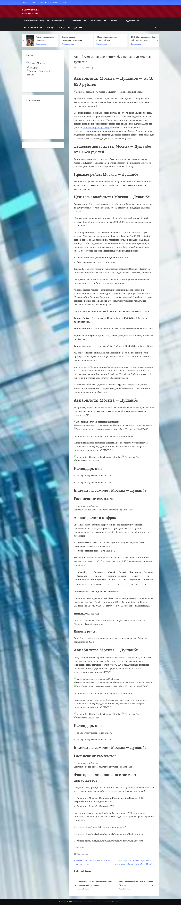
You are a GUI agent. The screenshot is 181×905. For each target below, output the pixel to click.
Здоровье (77, 27)
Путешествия (33, 44)
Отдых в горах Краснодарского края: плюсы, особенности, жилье (40, 39)
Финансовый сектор (34, 20)
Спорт (62, 27)
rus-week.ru (30, 9)
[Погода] (32, 67)
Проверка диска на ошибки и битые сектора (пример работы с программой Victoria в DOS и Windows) (144, 39)
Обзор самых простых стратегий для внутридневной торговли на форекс (75, 39)
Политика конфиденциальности (52, 2)
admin (96, 67)
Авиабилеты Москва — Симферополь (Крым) (95, 883)
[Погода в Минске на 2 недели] (40, 72)
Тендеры (50, 27)
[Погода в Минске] (35, 63)
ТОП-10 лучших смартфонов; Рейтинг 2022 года (110, 39)
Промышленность (33, 27)
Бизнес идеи (67, 44)
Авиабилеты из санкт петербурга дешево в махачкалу (134, 883)
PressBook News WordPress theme (108, 902)
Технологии (95, 20)
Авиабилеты (82, 854)
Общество (76, 20)
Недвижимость (132, 20)
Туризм (113, 20)
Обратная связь (30, 2)
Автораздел (58, 20)
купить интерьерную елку (95, 127)
